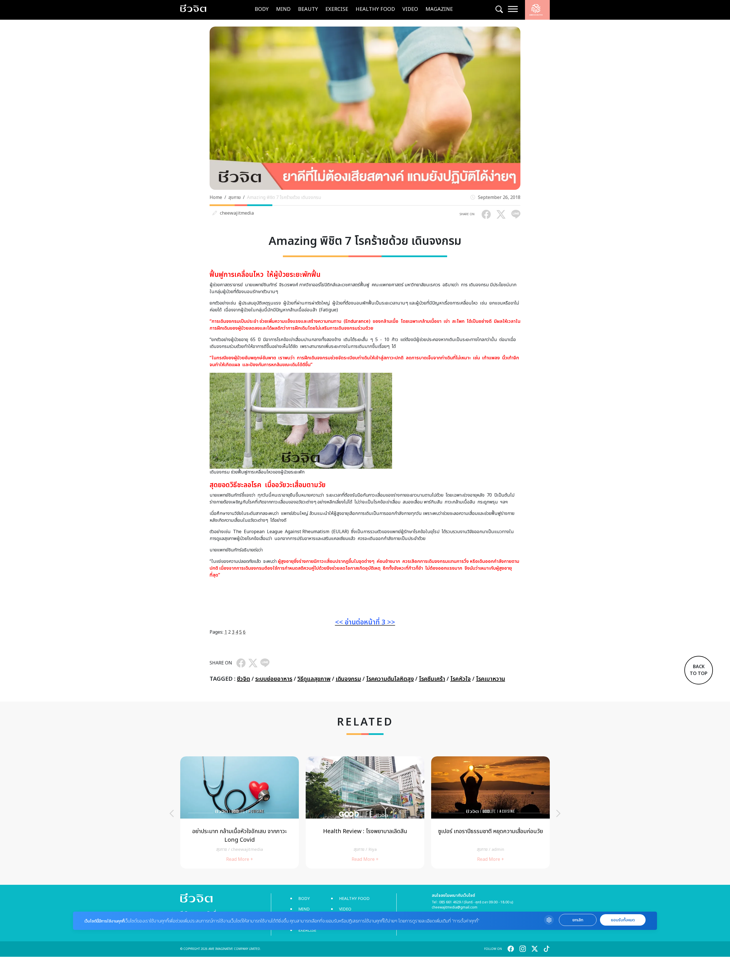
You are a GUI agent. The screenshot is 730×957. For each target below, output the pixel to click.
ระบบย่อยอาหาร (273, 679)
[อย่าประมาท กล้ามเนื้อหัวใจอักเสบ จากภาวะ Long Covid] (239, 812)
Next (558, 813)
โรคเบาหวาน (490, 679)
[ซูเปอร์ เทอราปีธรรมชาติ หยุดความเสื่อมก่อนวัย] (490, 812)
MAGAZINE (439, 9)
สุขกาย (234, 197)
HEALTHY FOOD (375, 9)
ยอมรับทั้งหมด (623, 920)
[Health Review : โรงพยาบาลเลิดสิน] (365, 812)
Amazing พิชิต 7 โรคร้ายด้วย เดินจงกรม (284, 197)
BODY (262, 9)
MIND (283, 9)
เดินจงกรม (348, 679)
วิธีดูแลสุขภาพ (313, 679)
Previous (171, 813)
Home (216, 197)
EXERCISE (336, 9)
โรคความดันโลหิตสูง (390, 679)
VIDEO (410, 9)
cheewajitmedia (237, 213)
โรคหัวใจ (460, 679)
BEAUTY (308, 9)
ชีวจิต (243, 679)
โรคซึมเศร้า (432, 679)
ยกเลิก (577, 920)
